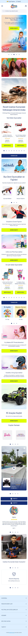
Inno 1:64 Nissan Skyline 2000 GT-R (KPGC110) (20, 136)
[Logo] (14, 6)
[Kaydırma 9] (24, 150)
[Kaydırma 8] (21, 150)
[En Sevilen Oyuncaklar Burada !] (2, 11)
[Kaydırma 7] (19, 150)
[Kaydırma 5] (14, 150)
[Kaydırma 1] (11, 202)
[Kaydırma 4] (11, 150)
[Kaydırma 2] (6, 150)
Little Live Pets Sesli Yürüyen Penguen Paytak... (7, 282)
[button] (26, 6)
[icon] (24, 448)
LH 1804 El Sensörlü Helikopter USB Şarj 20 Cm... (7, 136)
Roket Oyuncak (12, 632)
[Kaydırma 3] (16, 202)
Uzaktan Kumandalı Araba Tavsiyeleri (14, 562)
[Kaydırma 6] (16, 150)
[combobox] (14, 11)
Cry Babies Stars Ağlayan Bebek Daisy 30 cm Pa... (20, 282)
